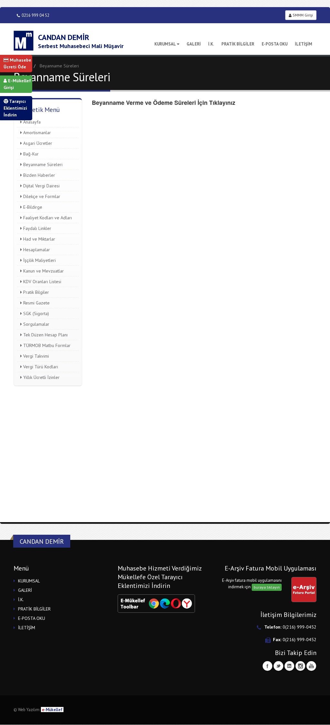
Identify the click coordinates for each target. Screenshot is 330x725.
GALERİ (194, 44)
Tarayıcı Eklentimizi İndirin (15, 108)
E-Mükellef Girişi (17, 84)
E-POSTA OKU (274, 44)
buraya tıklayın (267, 587)
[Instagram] (300, 666)
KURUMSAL (165, 44)
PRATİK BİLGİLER (237, 44)
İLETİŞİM (303, 44)
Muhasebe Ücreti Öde (17, 63)
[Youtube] (311, 666)
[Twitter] (278, 666)
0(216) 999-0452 (299, 627)
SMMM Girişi (302, 15)
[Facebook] (267, 666)
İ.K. (211, 44)
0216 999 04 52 (35, 15)
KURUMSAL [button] (29, 581)
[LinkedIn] (289, 666)
